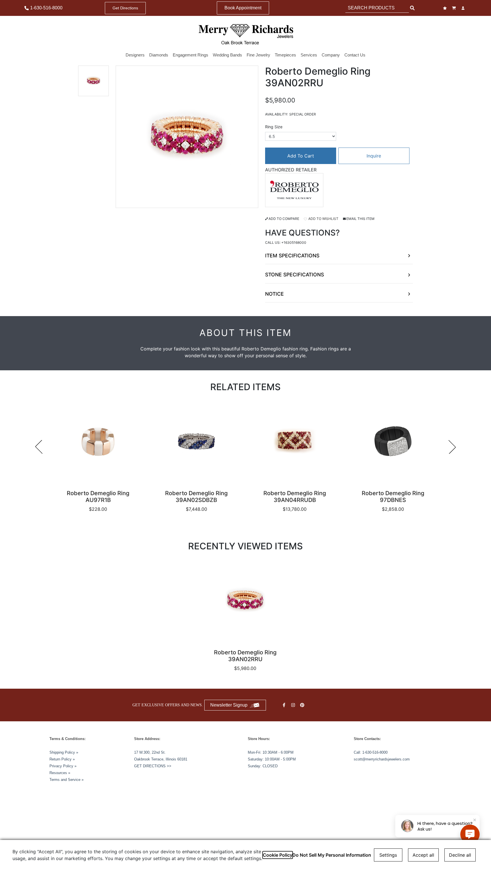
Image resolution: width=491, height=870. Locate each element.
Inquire (374, 156)
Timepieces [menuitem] (285, 54)
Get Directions (125, 8)
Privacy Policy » (62, 766)
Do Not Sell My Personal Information (331, 855)
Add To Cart (300, 156)
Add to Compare (284, 219)
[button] (93, 81)
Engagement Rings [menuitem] (190, 54)
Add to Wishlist (322, 219)
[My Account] (464, 8)
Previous (38, 447)
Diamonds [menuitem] (158, 54)
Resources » (59, 773)
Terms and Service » (66, 779)
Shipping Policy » (63, 752)
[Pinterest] (303, 705)
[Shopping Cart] (454, 8)
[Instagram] (294, 705)
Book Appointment (242, 7)
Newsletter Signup (228, 705)
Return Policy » (62, 759)
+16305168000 (293, 242)
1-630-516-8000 (375, 752)
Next (452, 447)
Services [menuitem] (309, 54)
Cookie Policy (277, 855)
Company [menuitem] (331, 54)
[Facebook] (285, 705)
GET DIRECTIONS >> (152, 766)
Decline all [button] (460, 855)
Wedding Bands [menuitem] (227, 54)
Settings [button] (388, 855)
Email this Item (360, 219)
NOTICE (274, 294)
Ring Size (273, 126)
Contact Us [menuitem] (354, 54)
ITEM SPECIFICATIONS (292, 256)
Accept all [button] (423, 855)
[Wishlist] (445, 8)
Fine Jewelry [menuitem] (258, 54)
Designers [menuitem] (135, 54)
